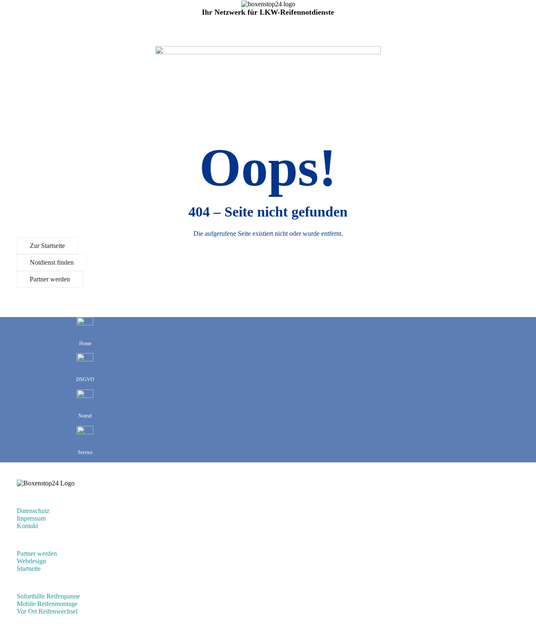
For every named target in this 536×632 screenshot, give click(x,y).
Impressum (31, 518)
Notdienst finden (52, 262)
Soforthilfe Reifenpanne (48, 596)
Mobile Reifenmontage (47, 603)
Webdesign (31, 561)
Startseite (29, 568)
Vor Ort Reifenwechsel (47, 611)
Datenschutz (33, 510)
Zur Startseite (47, 245)
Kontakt (27, 525)
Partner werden (50, 279)
